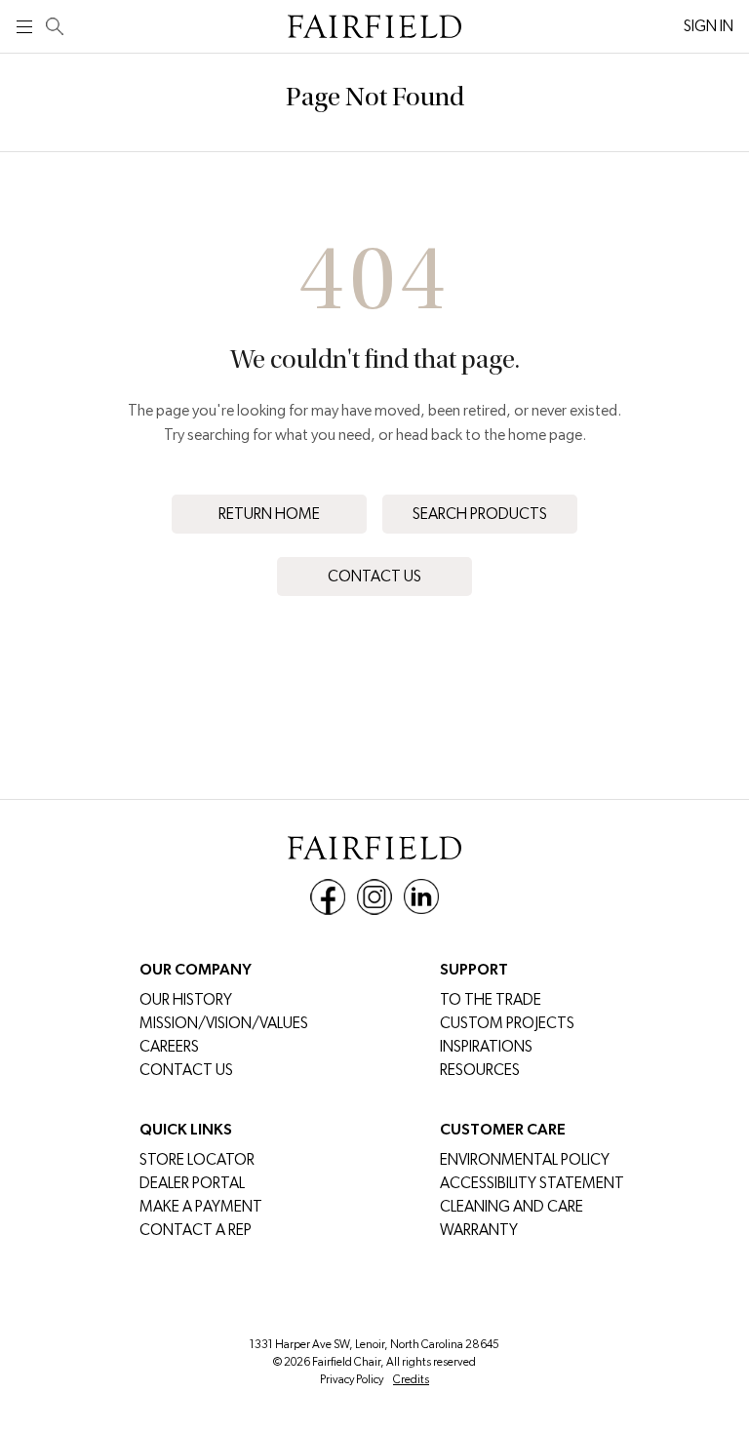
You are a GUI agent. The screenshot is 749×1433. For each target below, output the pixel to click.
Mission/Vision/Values (223, 1023)
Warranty (479, 1229)
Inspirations (486, 1046)
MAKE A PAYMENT (200, 1206)
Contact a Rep (195, 1229)
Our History (185, 999)
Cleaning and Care (511, 1206)
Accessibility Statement (532, 1183)
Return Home (269, 513)
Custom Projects (507, 1023)
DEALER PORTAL (192, 1183)
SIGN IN (708, 26)
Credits (411, 1379)
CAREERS (169, 1046)
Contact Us (374, 576)
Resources (480, 1069)
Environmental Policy (525, 1159)
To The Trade (490, 999)
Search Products (480, 513)
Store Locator (197, 1159)
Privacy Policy (351, 1379)
